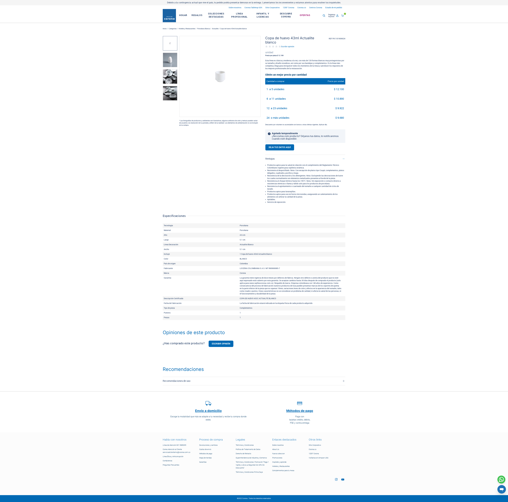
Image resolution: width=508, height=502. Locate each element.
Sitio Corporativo (272, 7)
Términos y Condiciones (245, 445)
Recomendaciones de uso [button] (176, 380)
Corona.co (301, 7)
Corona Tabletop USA (253, 7)
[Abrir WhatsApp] (501, 479)
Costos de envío (205, 449)
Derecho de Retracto (243, 454)
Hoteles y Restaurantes (187, 29)
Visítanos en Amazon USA (318, 458)
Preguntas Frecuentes (171, 465)
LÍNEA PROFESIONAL (239, 15)
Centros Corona (315, 7)
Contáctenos (167, 461)
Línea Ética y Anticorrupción (173, 456)
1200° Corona (288, 7)
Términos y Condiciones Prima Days (249, 472)
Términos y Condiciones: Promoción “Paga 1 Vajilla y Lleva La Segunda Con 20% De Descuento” (252, 465)
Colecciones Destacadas (216, 15)
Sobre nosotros (235, 7)
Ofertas (305, 15)
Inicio (165, 29)
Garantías (203, 462)
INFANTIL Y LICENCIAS (262, 15)
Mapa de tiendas (205, 458)
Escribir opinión (287, 47)
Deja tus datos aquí (280, 147)
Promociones (277, 458)
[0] (342, 16)
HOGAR (183, 15)
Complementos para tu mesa (283, 470)
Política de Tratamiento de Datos (248, 449)
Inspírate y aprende (279, 462)
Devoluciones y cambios (208, 445)
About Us (275, 449)
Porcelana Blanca (203, 29)
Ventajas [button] (270, 158)
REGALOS (197, 15)
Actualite (215, 29)
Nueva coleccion (278, 454)
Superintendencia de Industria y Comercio (251, 458)
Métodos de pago (205, 454)
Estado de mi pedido (333, 7)
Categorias (172, 29)
